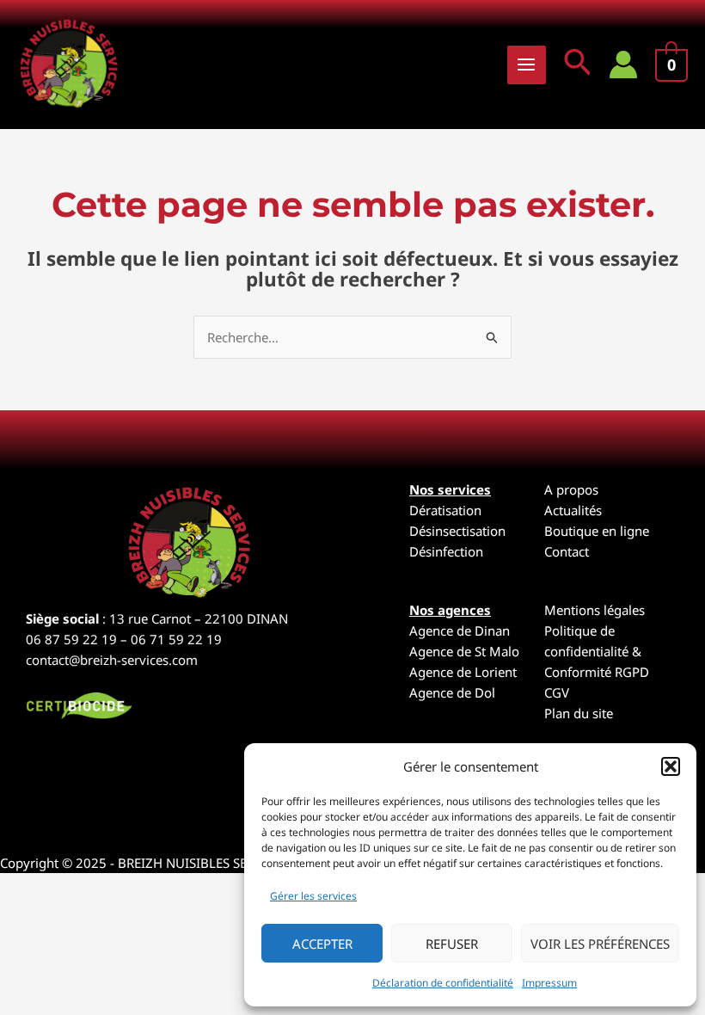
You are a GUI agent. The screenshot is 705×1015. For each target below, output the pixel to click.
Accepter (322, 943)
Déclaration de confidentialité (442, 982)
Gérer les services (313, 896)
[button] (670, 766)
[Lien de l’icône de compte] (623, 64)
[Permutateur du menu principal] (526, 65)
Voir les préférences (600, 943)
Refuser (452, 943)
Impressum (549, 982)
